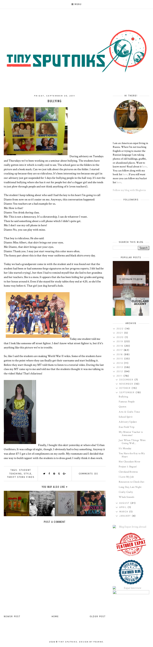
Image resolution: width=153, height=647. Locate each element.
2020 (121, 337)
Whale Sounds (126, 497)
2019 (120, 341)
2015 (120, 358)
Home (55, 616)
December (126, 379)
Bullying (123, 396)
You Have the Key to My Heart (132, 455)
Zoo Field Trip (126, 427)
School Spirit (125, 417)
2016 (120, 354)
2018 (120, 346)
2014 (120, 363)
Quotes (122, 406)
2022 (121, 328)
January (125, 516)
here (144, 166)
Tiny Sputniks (68, 642)
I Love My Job (126, 477)
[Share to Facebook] (49, 473)
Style (27, 473)
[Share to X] (44, 473)
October (125, 388)
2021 (120, 333)
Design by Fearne (91, 642)
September (127, 392)
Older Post (98, 616)
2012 (120, 371)
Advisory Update (128, 422)
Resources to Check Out (131, 482)
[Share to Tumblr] (59, 473)
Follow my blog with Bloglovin (129, 190)
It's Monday (125, 448)
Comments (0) (88, 473)
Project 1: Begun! (128, 466)
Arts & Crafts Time (129, 412)
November (126, 384)
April (123, 507)
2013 (120, 367)
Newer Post (12, 616)
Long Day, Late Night (130, 487)
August (124, 503)
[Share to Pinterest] (54, 473)
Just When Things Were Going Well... (132, 442)
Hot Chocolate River (129, 461)
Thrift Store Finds (20, 477)
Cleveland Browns (128, 472)
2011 (120, 376)
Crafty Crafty (126, 492)
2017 (120, 350)
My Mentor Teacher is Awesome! (131, 433)
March (124, 511)
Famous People (126, 401)
